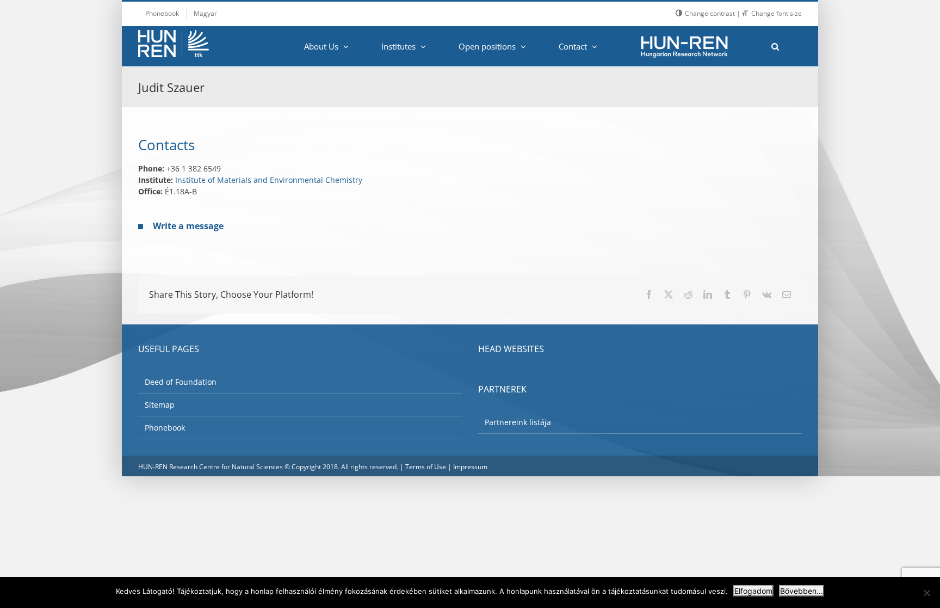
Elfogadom (753, 590)
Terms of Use (425, 466)
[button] (775, 46)
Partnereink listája (518, 422)
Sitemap (160, 405)
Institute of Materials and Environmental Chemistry (268, 180)
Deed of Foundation (181, 382)
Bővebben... (801, 590)
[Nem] (926, 592)
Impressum (470, 466)
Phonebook (165, 427)
